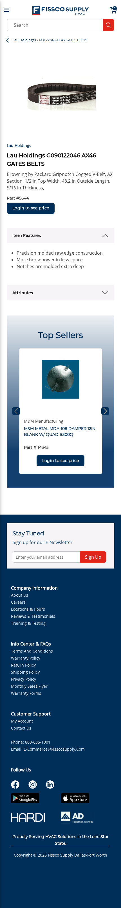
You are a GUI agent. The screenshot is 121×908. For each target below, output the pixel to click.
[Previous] (16, 411)
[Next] (105, 411)
